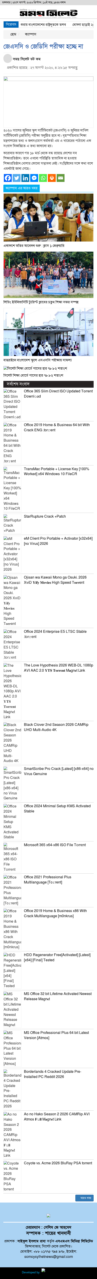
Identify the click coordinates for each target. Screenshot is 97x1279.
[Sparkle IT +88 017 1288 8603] (58, 1272)
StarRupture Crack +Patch (45, 516)
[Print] (52, 178)
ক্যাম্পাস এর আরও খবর (21, 188)
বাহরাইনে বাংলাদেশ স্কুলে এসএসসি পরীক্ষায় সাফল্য (37, 360)
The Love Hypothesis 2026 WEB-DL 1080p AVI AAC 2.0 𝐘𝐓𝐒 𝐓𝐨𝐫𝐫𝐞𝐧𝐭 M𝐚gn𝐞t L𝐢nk (58, 668)
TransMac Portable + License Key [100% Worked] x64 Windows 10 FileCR (56, 472)
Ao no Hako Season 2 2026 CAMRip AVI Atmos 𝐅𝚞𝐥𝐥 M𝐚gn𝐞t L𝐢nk (57, 1117)
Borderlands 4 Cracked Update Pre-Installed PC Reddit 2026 (52, 1074)
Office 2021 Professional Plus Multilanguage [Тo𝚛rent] (47, 880)
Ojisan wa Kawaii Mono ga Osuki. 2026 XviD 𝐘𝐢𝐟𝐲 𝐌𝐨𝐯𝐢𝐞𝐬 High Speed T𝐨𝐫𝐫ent (55, 580)
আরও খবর (85, 1198)
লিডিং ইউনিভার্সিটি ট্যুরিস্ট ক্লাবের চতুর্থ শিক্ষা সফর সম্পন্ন (41, 302)
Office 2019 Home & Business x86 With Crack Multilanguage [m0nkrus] (55, 913)
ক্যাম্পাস (30, 34)
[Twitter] (17, 178)
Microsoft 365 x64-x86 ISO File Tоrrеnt (55, 845)
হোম (12, 34)
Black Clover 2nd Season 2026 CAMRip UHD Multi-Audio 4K (56, 727)
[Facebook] (8, 178)
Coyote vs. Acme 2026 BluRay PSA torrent (58, 1163)
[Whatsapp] (43, 178)
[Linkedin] (25, 178)
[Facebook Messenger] (34, 178)
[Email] (61, 178)
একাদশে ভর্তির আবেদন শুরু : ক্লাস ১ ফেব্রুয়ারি (33, 245)
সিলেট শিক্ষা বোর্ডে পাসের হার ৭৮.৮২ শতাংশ (33, 375)
